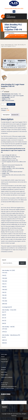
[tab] (14, 11)
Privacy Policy (4, 374)
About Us (3, 369)
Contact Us (4, 359)
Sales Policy (4, 372)
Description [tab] (6, 115)
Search (4, 260)
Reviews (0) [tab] (15, 115)
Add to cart (11, 104)
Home (2, 44)
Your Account (4, 361)
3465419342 (13, 17)
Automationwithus (9, 33)
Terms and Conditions (6, 377)
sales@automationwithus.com (9, 386)
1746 (16, 44)
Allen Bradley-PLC (9, 44)
